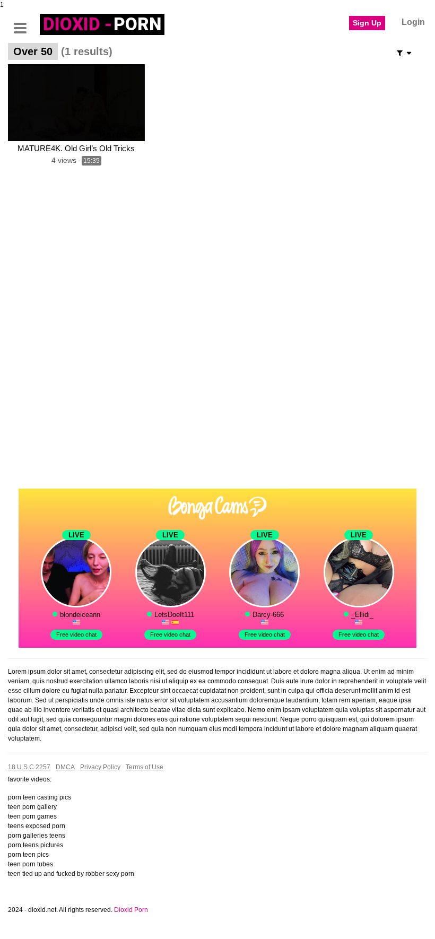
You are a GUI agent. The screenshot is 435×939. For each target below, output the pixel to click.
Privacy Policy (100, 767)
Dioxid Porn (131, 910)
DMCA (65, 767)
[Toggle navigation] (24, 23)
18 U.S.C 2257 (29, 767)
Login (413, 22)
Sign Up (367, 23)
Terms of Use (144, 767)
